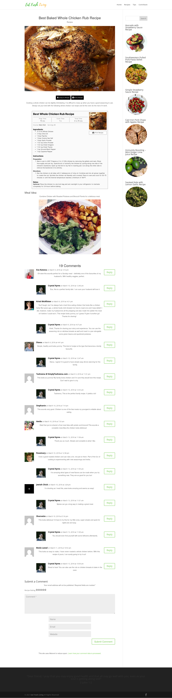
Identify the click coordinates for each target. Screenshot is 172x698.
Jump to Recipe (64, 98)
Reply (109, 272)
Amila (39, 421)
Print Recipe (78, 98)
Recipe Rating (30, 590)
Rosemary (41, 453)
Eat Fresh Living (37, 695)
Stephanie (41, 405)
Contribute (143, 5)
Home (119, 5)
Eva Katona (41, 270)
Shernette (41, 516)
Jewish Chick (42, 484)
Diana (39, 342)
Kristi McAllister (43, 301)
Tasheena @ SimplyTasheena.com (52, 374)
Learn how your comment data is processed (84, 653)
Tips (134, 5)
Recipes (127, 5)
